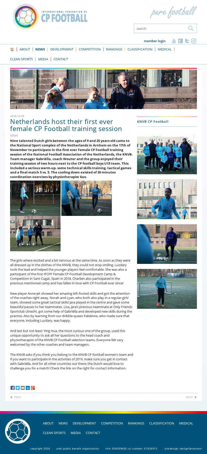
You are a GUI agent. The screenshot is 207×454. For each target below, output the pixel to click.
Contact (93, 433)
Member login (155, 41)
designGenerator (191, 448)
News (63, 423)
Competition (112, 423)
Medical (186, 423)
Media (76, 433)
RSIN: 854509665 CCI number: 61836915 (131, 448)
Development (84, 423)
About (48, 423)
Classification (161, 423)
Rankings (136, 423)
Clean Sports (54, 433)
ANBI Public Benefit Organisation (77, 448)
